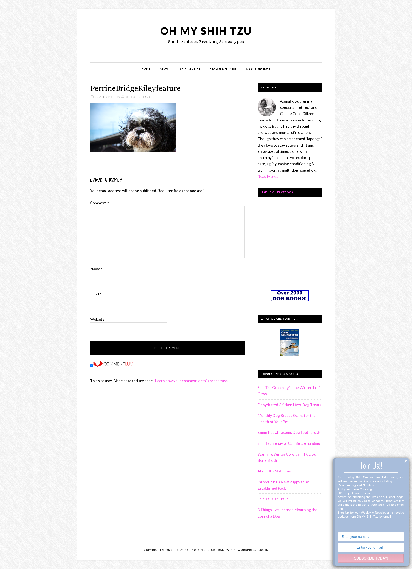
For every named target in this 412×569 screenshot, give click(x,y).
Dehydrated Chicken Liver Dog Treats (289, 404)
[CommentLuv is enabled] (113, 365)
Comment (99, 202)
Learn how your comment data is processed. (191, 380)
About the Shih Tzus (274, 471)
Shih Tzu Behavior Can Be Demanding (289, 443)
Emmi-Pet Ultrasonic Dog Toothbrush (289, 432)
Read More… (268, 176)
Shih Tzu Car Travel (273, 498)
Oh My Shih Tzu (206, 31)
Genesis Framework (219, 549)
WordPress (247, 549)
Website (97, 319)
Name (96, 268)
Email (95, 294)
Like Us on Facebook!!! (279, 192)
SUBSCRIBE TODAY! (371, 558)
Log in (263, 549)
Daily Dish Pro (186, 549)
